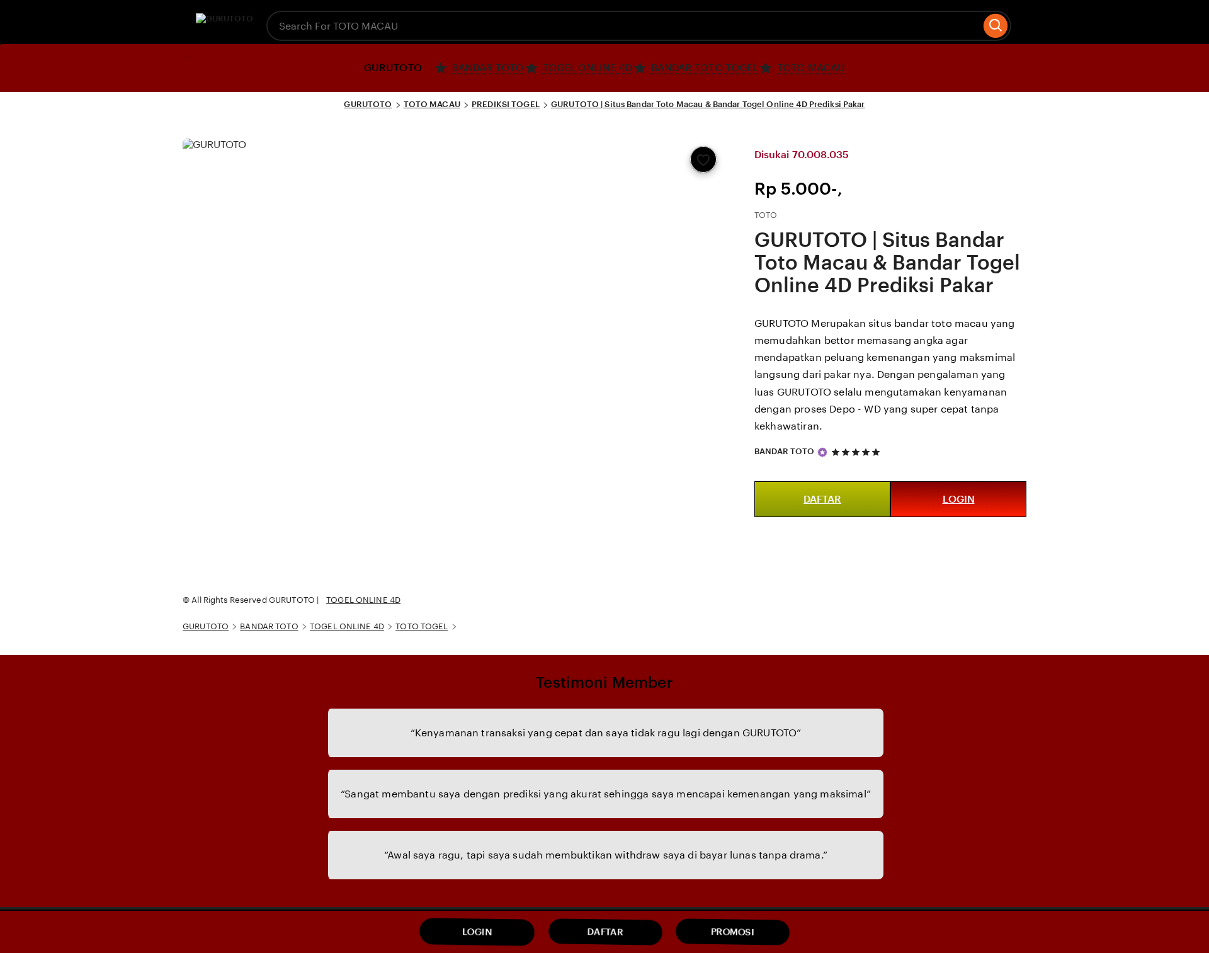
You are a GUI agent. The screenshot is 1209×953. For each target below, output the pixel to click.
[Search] (995, 26)
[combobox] (623, 26)
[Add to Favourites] (703, 159)
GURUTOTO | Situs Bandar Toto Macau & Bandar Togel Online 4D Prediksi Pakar (708, 104)
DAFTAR (822, 499)
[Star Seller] (822, 452)
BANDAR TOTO (784, 451)
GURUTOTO (368, 104)
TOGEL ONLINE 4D (363, 600)
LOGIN (959, 499)
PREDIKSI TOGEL (506, 104)
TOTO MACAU (432, 104)
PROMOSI (732, 932)
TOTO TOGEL (421, 626)
